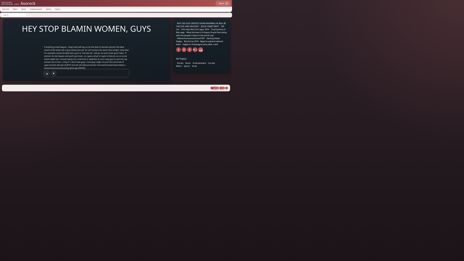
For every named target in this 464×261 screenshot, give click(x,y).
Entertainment (36, 9)
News (15, 9)
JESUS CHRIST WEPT (210, 26)
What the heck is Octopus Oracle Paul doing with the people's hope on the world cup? (201, 34)
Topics (57, 9)
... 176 (201, 49)
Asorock (5, 9)
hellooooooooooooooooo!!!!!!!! (191, 38)
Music (23, 9)
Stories (180, 63)
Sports (48, 9)
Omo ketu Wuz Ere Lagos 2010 (195, 29)
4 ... (195, 49)
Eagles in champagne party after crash (200, 44)
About (222, 88)
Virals (194, 66)
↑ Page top (214, 88)
